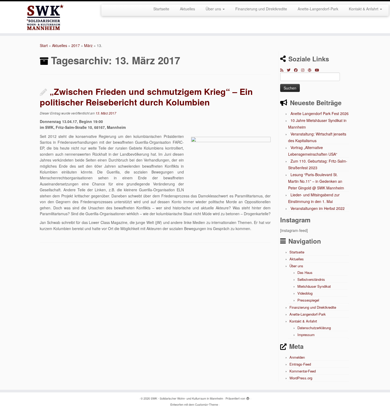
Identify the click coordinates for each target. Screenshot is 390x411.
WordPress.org (300, 377)
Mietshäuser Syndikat (314, 286)
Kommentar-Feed (302, 371)
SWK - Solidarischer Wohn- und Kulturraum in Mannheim (187, 398)
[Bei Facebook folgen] (297, 70)
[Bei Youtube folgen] (319, 70)
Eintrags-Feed (300, 364)
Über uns (214, 8)
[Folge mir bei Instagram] (304, 70)
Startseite (161, 8)
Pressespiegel (308, 300)
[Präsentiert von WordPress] (248, 397)
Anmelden (297, 357)
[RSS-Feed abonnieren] (283, 70)
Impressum (306, 334)
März (88, 45)
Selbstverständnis (311, 279)
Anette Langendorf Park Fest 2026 (320, 113)
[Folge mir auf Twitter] (290, 70)
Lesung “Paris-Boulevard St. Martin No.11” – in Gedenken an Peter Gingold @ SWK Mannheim (316, 181)
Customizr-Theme (206, 404)
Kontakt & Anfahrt (364, 8)
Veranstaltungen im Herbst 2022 (318, 208)
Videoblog (305, 293)
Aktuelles (187, 8)
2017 (75, 45)
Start (44, 45)
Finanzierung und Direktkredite (261, 8)
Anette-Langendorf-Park (318, 8)
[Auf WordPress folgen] (311, 70)
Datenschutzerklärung (314, 327)
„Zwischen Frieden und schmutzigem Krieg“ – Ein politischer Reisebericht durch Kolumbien (146, 96)
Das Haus (305, 272)
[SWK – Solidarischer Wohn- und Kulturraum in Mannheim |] (45, 17)
